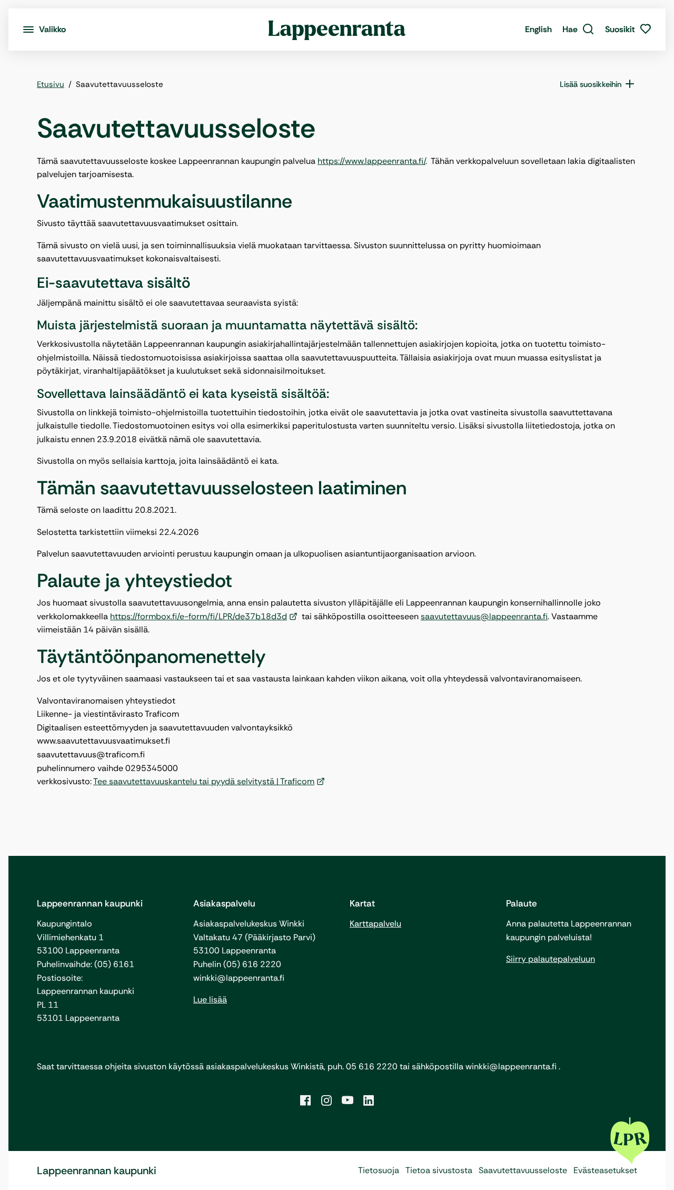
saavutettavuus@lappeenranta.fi (484, 616)
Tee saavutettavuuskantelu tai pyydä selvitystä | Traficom (203, 781)
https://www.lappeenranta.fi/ (371, 161)
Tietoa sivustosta (438, 1170)
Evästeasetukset (605, 1170)
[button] (578, 29)
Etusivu (50, 84)
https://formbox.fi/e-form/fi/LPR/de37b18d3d (198, 616)
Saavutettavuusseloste (523, 1170)
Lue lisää (210, 999)
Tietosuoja (378, 1170)
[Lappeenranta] (337, 29)
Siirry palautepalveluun (550, 958)
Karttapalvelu (375, 923)
